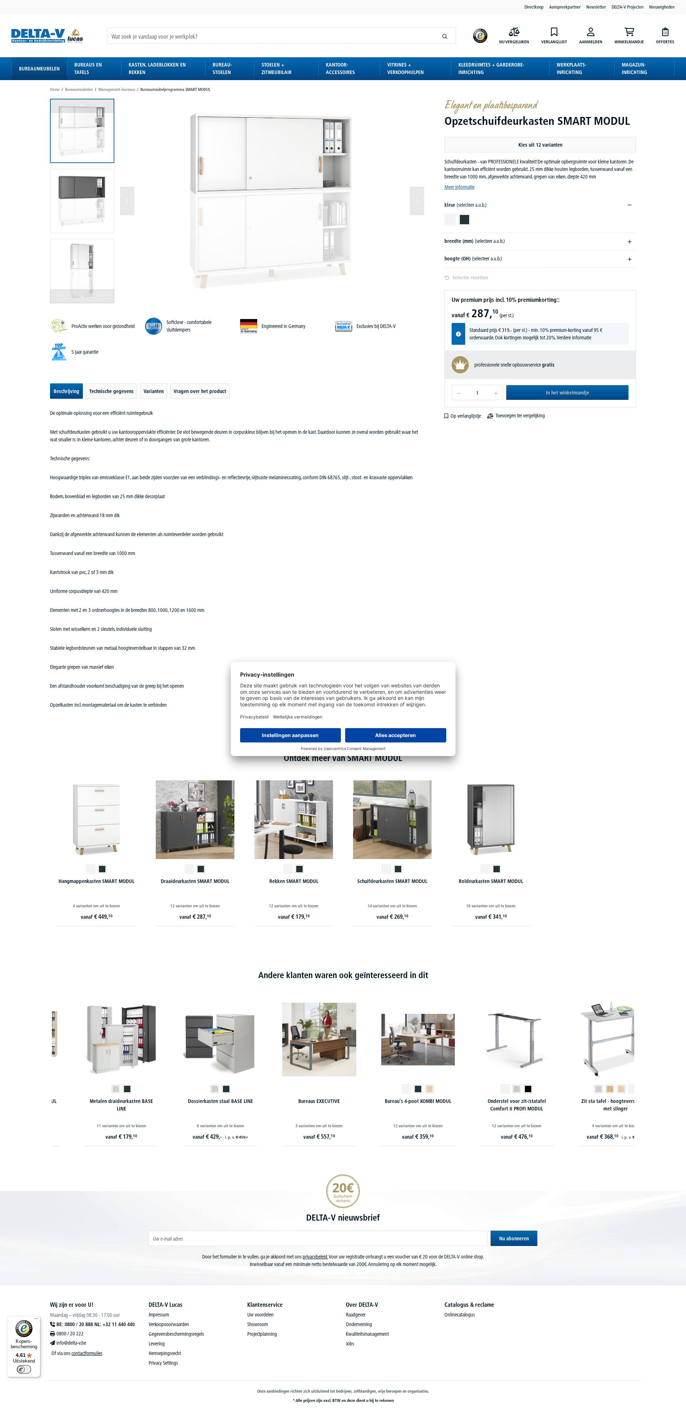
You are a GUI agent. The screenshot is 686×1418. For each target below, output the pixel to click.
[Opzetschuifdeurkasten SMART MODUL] (272, 201)
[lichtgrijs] (90, 1089)
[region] (237, 201)
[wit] (90, 869)
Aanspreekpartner (565, 7)
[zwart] (502, 1089)
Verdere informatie (574, 337)
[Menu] (36, 1320)
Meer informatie (459, 187)
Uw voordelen (260, 1314)
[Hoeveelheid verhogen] (496, 392)
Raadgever (356, 1314)
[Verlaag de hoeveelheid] (459, 392)
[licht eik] (403, 1089)
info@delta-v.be (71, 1342)
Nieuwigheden (662, 7)
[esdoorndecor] (595, 1089)
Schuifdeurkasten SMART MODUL (392, 881)
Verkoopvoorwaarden (169, 1324)
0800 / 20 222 (70, 1333)
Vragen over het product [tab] (200, 391)
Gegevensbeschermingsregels (176, 1333)
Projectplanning (262, 1333)
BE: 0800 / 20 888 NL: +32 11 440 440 (95, 1324)
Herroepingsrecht (165, 1353)
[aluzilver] (491, 1089)
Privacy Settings (163, 1362)
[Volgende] (417, 201)
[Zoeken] (445, 36)
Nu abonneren (514, 1238)
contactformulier (86, 1353)
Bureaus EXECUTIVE (293, 1101)
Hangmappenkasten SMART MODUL (96, 881)
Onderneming (359, 1324)
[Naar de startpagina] (47, 36)
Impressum (159, 1314)
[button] (82, 131)
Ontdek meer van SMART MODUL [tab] (343, 758)
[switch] (24, 1369)
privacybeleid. (315, 1256)
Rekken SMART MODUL (293, 881)
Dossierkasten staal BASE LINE (194, 1101)
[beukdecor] (584, 1089)
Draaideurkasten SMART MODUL (195, 881)
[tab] (66, 391)
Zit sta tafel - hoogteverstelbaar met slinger (590, 1105)
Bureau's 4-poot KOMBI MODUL (392, 1101)
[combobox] (270, 36)
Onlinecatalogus (459, 1314)
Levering (157, 1343)
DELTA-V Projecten (627, 7)
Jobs (350, 1343)
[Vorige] (127, 201)
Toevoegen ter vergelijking (520, 415)
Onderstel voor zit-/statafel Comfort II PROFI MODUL (491, 1105)
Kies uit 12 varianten (540, 145)
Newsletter (596, 7)
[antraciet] (102, 869)
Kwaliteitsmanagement (367, 1333)
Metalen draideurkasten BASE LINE (96, 1105)
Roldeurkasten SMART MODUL (491, 881)
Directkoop (534, 7)
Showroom (257, 1324)
